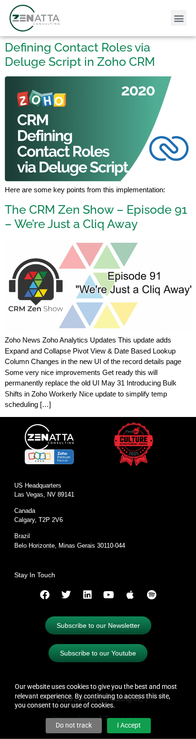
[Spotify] (151, 594)
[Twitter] (66, 594)
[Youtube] (108, 594)
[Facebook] (44, 594)
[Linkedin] (87, 594)
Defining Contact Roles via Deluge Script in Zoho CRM (80, 54)
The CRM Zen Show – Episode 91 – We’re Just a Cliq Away (96, 216)
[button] (178, 18)
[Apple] (130, 594)
